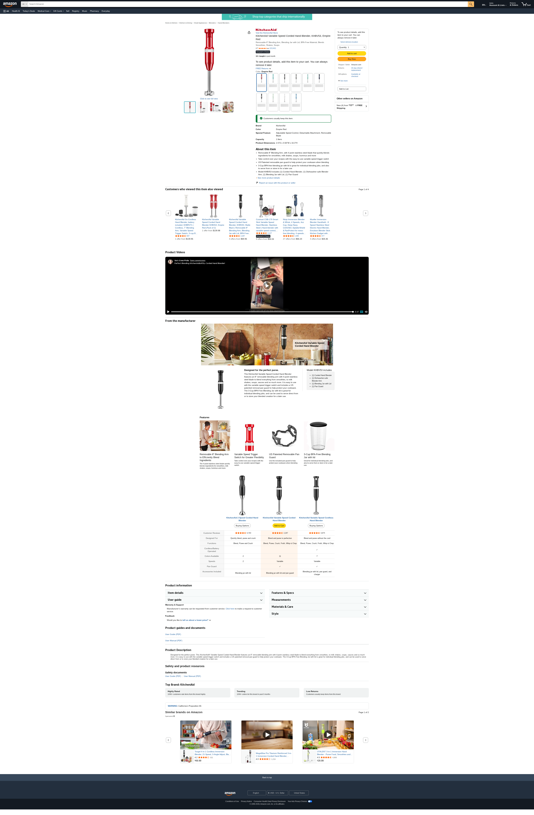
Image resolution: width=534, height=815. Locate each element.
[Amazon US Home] (230, 794)
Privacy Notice (246, 801)
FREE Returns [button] (262, 68)
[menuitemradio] (361, 312)
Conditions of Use (232, 801)
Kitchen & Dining (185, 23)
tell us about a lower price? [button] (195, 620)
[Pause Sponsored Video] (228, 741)
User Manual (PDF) (173, 640)
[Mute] (366, 311)
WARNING (172, 706)
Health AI (16, 11)
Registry (75, 11)
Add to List (343, 89)
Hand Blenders (223, 23)
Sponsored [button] (169, 716)
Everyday (106, 11)
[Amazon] (10, 4)
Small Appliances (200, 23)
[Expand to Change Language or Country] (485, 5)
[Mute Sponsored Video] (228, 746)
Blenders (212, 23)
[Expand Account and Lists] (505, 5)
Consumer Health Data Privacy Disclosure (270, 801)
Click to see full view (209, 99)
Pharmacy (94, 11)
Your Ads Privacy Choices (297, 801)
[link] (186, 226)
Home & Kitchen (171, 23)
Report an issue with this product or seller (277, 183)
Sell (67, 11)
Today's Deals (29, 11)
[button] (6, 11)
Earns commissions (197, 260)
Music (84, 11)
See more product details (269, 178)
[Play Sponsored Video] (267, 735)
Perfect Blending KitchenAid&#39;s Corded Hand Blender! (200, 263)
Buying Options (242, 526)
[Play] (167, 312)
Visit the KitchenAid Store (267, 33)
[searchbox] (248, 4)
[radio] (189, 107)
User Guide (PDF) (173, 634)
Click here (230, 609)
